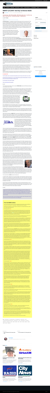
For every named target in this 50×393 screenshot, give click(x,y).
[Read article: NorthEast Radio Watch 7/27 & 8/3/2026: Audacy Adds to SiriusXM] (25, 352)
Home (4, 7)
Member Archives (11, 0)
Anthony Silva (22, 319)
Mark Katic (4, 321)
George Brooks (16, 320)
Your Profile (7, 0)
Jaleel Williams (23, 320)
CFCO (25, 319)
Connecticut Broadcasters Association (8, 320)
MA (9, 19)
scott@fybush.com (20, 193)
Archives (7, 7)
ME (5, 19)
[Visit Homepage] (8, 4)
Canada (17, 19)
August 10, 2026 (9, 363)
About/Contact (27, 7)
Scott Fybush (6, 12)
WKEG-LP (26, 321)
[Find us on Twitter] (42, 0)
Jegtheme (18, 391)
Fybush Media (33, 7)
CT (11, 19)
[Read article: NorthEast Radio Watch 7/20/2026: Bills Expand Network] (10, 370)
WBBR (13, 321)
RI (10, 19)
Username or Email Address (38, 19)
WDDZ (21, 321)
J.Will (19, 320)
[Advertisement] (33, 4)
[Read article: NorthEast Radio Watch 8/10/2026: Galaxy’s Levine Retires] (10, 352)
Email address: (40, 72)
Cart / (46, 0)
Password (36, 22)
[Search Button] (46, 8)
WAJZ (11, 321)
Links (38, 7)
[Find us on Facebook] (41, 0)
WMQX (29, 321)
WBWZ (16, 321)
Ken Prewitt (27, 320)
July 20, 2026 (9, 381)
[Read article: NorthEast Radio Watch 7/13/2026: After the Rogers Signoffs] (25, 370)
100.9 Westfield (7, 319)
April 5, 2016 (11, 12)
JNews (5, 391)
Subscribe (12, 7)
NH (6, 19)
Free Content (14, 12)
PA (15, 19)
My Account (4, 0)
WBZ (18, 321)
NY (12, 19)
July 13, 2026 (24, 381)
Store (22, 7)
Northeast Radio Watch (19, 12)
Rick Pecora (8, 321)
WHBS (23, 321)
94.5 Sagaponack (17, 319)
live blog (13, 212)
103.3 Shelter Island (12, 319)
